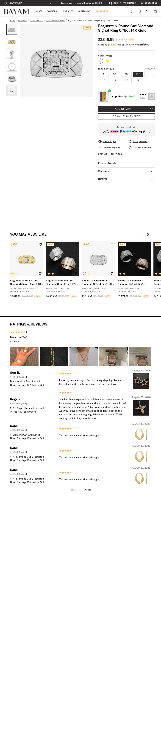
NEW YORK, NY (15, 3)
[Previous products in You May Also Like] (141, 234)
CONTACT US (151, 3)
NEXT (88, 490)
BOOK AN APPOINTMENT (125, 3)
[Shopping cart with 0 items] (155, 11)
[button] (126, 129)
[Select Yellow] (12, 273)
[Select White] (17, 273)
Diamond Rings (36, 21)
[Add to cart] (40, 273)
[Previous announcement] (51, 3)
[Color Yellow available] (107, 61)
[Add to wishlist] (151, 109)
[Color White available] (100, 61)
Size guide (150, 69)
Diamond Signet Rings (55, 21)
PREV (73, 490)
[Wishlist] (148, 11)
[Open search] (130, 11)
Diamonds (22, 21)
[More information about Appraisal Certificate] (125, 96)
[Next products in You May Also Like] (148, 234)
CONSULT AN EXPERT (126, 116)
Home (12, 21)
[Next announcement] (112, 3)
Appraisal (117, 96)
